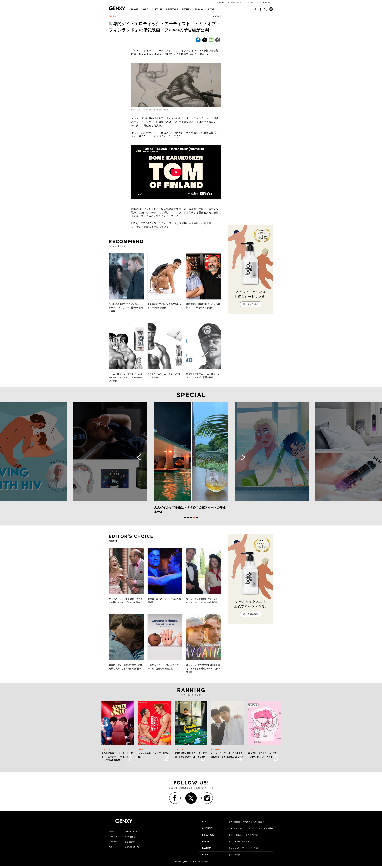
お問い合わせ (122, 837)
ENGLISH (266, 2)
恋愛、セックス (222, 855)
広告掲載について (124, 847)
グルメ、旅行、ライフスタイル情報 (230, 835)
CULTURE (157, 9)
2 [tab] (188, 517)
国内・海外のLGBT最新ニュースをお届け (233, 822)
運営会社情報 (122, 842)
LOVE (211, 9)
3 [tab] (191, 517)
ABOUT (258, 2)
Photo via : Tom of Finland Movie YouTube (150, 110)
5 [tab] (197, 517)
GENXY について (124, 832)
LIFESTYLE (172, 9)
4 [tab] (194, 517)
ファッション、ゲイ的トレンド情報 (230, 848)
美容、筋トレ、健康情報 (225, 841)
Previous (138, 457)
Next (243, 457)
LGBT (145, 9)
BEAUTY (186, 9)
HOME (134, 9)
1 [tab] (185, 517)
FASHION (200, 9)
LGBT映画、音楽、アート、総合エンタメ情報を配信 (237, 828)
